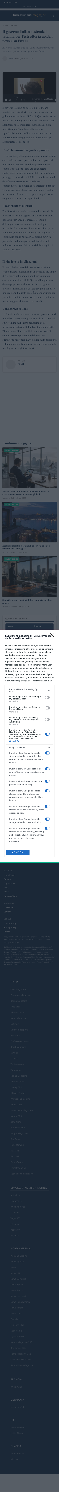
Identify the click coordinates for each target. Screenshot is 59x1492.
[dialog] (29, 746)
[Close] (53, 636)
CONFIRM (17, 852)
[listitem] (29, 690)
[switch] (47, 697)
